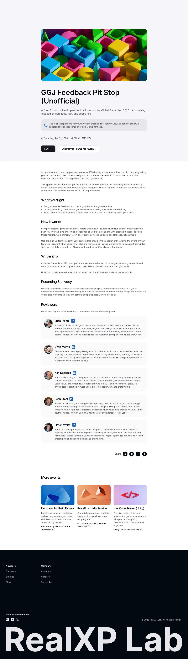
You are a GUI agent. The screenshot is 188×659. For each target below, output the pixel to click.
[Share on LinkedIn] (131, 454)
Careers (45, 576)
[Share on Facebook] (138, 454)
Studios (10, 576)
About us (46, 571)
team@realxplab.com (17, 614)
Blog (8, 582)
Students (11, 571)
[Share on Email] (144, 454)
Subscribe (46, 582)
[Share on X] (125, 454)
